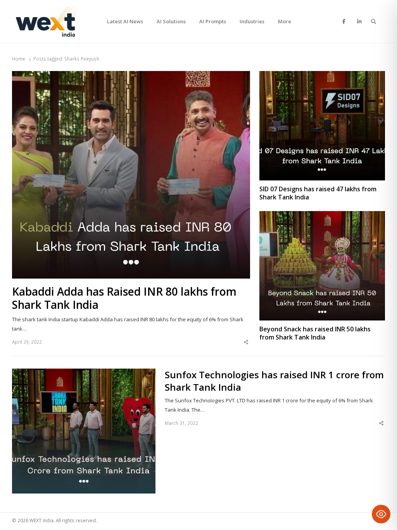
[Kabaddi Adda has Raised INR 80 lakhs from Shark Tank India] (131, 75)
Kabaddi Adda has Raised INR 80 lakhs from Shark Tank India (124, 298)
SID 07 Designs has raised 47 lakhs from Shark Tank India (317, 193)
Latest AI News (125, 21)
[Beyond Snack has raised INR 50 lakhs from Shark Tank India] (322, 215)
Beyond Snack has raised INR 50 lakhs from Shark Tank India (315, 333)
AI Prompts (212, 21)
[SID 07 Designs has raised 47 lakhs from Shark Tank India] (322, 75)
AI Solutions (171, 21)
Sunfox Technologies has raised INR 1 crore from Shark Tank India (274, 381)
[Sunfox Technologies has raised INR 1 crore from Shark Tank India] (84, 373)
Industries (252, 21)
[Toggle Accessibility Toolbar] (381, 514)
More (284, 21)
